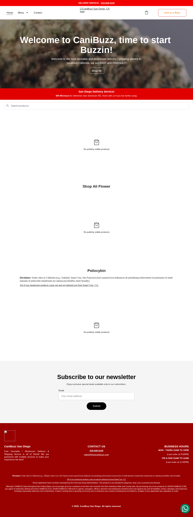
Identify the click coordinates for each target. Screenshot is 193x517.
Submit (96, 406)
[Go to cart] (147, 13)
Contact (38, 12)
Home (10, 12)
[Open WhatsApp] (185, 508)
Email (61, 390)
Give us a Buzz (172, 12)
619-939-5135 (108, 3)
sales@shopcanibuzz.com (96, 454)
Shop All (96, 70)
